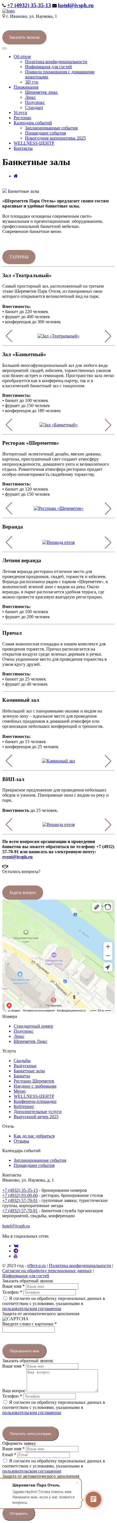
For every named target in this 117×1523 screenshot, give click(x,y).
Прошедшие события (45, 133)
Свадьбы (22, 1060)
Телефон (12, 1292)
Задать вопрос (22, 892)
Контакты (23, 148)
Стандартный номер (33, 1026)
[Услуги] (16, 176)
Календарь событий (33, 122)
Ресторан (22, 117)
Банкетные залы (29, 1070)
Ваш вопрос (14, 1390)
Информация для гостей (48, 66)
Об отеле (22, 56)
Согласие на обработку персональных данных (47, 1270)
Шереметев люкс (41, 92)
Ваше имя (13, 1286)
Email (9, 1454)
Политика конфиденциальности (56, 61)
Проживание (26, 87)
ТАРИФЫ (19, 256)
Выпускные (25, 1065)
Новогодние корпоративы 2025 (55, 138)
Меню (20, 1091)
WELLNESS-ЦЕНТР (34, 143)
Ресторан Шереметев (34, 1081)
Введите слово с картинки (29, 1323)
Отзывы (21, 1141)
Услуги (20, 112)
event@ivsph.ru (17, 856)
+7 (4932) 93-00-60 (20, 1195)
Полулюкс (35, 102)
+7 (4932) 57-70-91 (20, 1200)
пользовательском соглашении (31, 1308)
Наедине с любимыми (35, 1086)
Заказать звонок (24, 37)
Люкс (30, 97)
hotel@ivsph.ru (76, 5)
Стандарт (34, 107)
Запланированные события (51, 127)
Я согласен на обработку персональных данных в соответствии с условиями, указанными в (53, 1303)
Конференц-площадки (35, 1101)
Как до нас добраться (34, 1135)
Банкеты (22, 1075)
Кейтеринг (24, 1106)
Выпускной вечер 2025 (36, 1116)
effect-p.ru (36, 1265)
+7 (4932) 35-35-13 (29, 5)
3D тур (31, 82)
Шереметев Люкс (30, 1041)
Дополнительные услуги (38, 1111)
